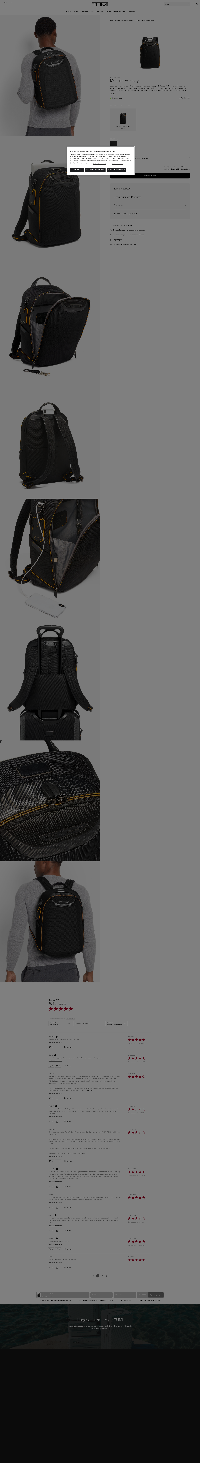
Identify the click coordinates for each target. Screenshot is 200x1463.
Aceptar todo (77, 169)
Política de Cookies (117, 164)
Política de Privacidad (99, 164)
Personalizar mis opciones (116, 169)
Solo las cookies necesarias (95, 169)
